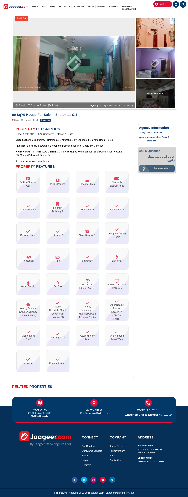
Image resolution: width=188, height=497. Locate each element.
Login (85, 460)
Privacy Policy (117, 451)
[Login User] (176, 4)
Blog (91, 6)
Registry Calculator (129, 6)
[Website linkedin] (112, 480)
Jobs (112, 455)
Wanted (113, 6)
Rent (52, 6)
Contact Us (115, 460)
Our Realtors (88, 446)
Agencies (78, 6)
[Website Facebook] (75, 480)
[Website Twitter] (84, 480)
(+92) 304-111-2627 (151, 410)
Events (101, 6)
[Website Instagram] (93, 480)
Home (35, 6)
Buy (44, 6)
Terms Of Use (117, 446)
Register (86, 465)
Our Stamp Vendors (92, 451)
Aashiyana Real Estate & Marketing (116, 105)
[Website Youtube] (103, 480)
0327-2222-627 (165, 415)
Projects (64, 6)
